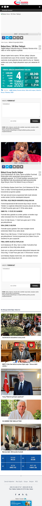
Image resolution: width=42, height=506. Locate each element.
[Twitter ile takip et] (19, 494)
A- (40, 49)
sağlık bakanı (13, 90)
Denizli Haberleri (9, 481)
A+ (40, 46)
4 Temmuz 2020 (9, 92)
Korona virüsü (21, 90)
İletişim (31, 481)
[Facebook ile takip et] (15, 494)
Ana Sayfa (19, 481)
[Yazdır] (18, 37)
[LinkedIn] (10, 37)
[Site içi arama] (26, 494)
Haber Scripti (19, 499)
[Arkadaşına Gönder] (14, 37)
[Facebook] (3, 37)
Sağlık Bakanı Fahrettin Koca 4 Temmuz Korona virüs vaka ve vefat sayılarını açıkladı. (19, 49)
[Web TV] (7, 7)
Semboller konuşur (7, 10)
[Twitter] (7, 37)
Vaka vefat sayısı (30, 90)
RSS (36, 481)
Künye (26, 481)
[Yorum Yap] (21, 37)
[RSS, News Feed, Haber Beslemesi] (23, 494)
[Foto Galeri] (5, 7)
